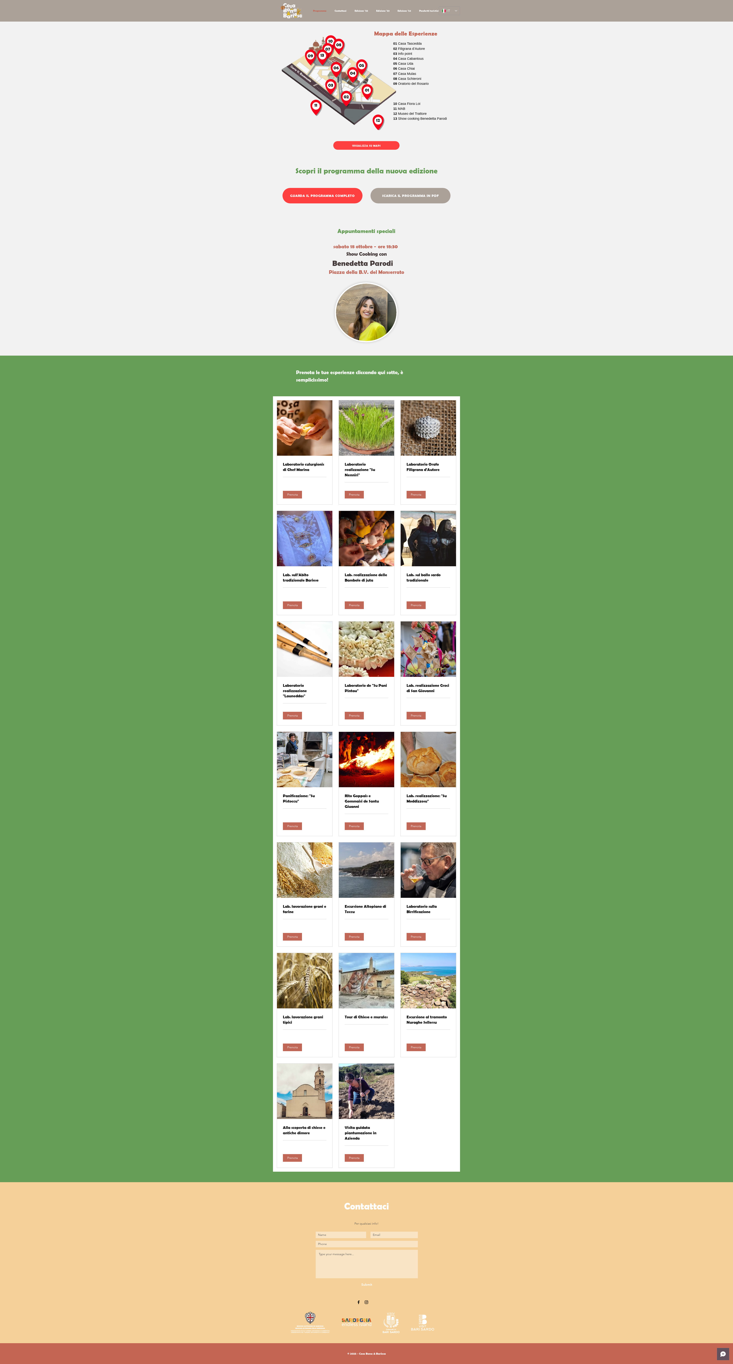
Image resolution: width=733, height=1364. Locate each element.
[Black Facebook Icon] (358, 1302)
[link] (304, 467)
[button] (292, 494)
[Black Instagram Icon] (366, 1302)
